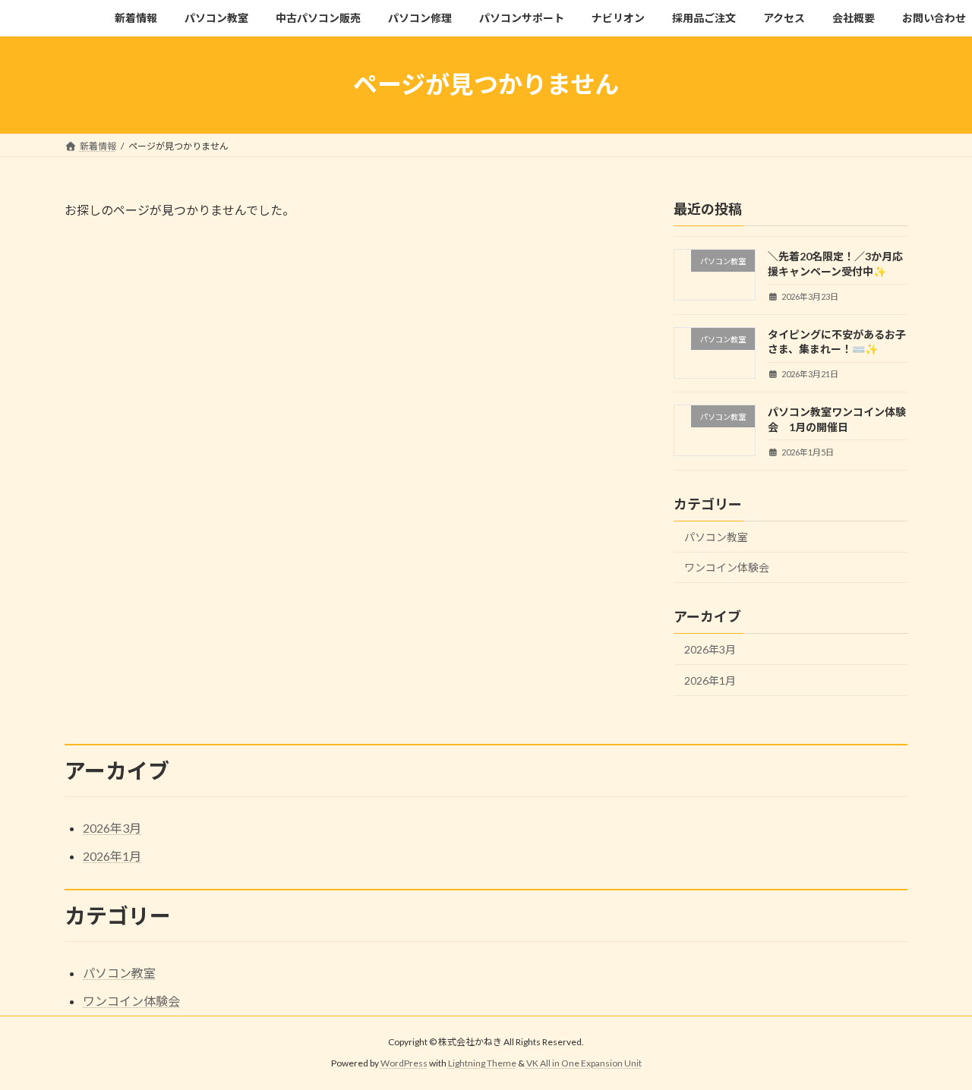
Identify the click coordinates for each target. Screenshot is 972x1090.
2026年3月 (710, 649)
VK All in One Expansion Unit (584, 1064)
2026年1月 (710, 679)
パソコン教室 (716, 536)
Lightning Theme (482, 1064)
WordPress (404, 1064)
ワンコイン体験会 (726, 567)
